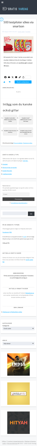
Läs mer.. (25, 161)
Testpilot (27, 31)
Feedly (24, 236)
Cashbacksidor (7, 174)
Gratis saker (21, 31)
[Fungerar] (4, 82)
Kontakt (5, 164)
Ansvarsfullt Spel (12, 443)
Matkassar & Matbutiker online (12, 312)
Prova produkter (18, 143)
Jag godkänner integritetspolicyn (19, 203)
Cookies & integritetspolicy (15, 441)
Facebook (6, 232)
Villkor (4, 441)
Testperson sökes (27, 143)
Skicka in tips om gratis (10, 167)
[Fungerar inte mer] (9, 82)
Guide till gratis (7, 171)
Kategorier (6, 325)
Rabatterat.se (30, 293)
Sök (31, 214)
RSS (10, 232)
